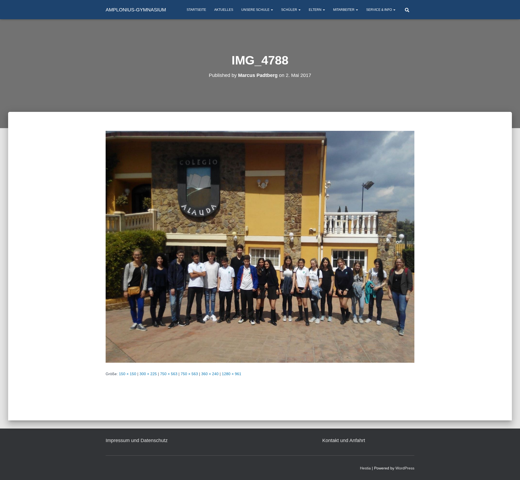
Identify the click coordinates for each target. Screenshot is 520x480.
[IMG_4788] (260, 246)
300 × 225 (148, 374)
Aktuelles (223, 10)
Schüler (289, 10)
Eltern (315, 10)
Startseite (196, 10)
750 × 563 (168, 374)
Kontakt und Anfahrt (343, 440)
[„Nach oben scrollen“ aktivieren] (509, 469)
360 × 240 (210, 374)
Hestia (365, 468)
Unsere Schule (255, 10)
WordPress (404, 468)
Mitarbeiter (344, 10)
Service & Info (379, 10)
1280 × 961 (231, 374)
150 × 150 (127, 374)
